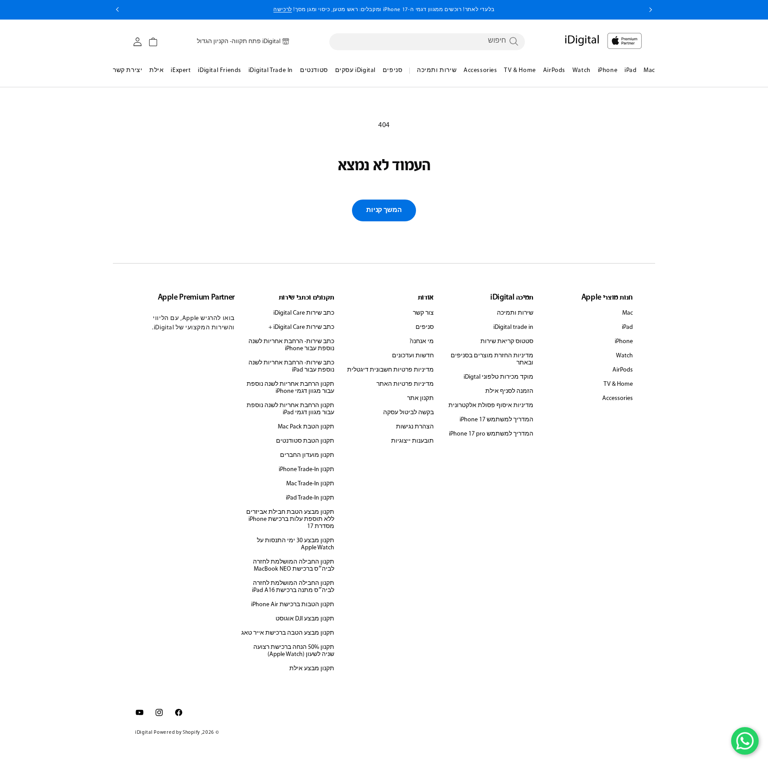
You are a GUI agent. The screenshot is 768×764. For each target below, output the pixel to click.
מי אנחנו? (421, 341)
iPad (627, 327)
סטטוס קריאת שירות (506, 341)
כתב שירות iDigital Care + (301, 327)
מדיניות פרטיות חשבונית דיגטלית (390, 370)
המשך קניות (383, 210)
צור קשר (423, 313)
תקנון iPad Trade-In (310, 498)
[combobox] (427, 41)
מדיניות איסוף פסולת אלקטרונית (490, 405)
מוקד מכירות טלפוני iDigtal (498, 377)
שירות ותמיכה (515, 313)
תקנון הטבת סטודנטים (305, 441)
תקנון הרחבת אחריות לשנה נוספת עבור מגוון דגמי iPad (290, 409)
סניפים (425, 327)
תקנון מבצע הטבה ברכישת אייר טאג (287, 633)
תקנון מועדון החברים (307, 455)
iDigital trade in (513, 327)
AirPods (622, 370)
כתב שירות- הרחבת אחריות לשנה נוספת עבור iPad (291, 366)
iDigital (144, 732)
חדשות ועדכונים (413, 355)
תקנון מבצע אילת (311, 668)
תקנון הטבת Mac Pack (306, 427)
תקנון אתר (420, 398)
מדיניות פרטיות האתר (405, 384)
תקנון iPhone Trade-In (306, 469)
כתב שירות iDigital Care (303, 313)
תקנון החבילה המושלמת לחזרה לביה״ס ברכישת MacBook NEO (293, 565)
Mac (627, 313)
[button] (153, 42)
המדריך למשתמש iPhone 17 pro (491, 434)
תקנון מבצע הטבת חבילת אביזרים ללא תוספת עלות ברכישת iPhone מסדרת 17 (290, 519)
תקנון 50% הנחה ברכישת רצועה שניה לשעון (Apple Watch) (293, 651)
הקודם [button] (650, 9)
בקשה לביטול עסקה (408, 412)
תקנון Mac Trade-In (310, 483)
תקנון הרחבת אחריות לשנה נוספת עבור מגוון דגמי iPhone (290, 388)
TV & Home (618, 384)
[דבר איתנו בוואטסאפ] (745, 741)
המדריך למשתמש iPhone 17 (496, 419)
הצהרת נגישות (415, 427)
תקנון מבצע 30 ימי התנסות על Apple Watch (295, 544)
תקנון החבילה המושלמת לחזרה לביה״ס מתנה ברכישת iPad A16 (293, 587)
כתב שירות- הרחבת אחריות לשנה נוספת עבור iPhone (291, 345)
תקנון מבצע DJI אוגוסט (305, 619)
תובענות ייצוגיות (412, 441)
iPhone (624, 341)
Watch (624, 355)
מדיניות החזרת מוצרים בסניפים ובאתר (492, 359)
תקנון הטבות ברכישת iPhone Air (292, 604)
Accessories (617, 398)
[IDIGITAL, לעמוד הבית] (624, 41)
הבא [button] (117, 9)
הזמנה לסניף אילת (509, 391)
